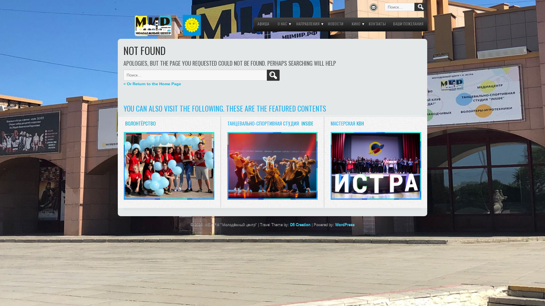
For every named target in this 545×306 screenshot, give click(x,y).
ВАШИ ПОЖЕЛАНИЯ (408, 24)
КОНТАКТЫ (377, 24)
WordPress (345, 224)
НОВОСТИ (335, 24)
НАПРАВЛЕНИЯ (308, 24)
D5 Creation (300, 224)
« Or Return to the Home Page (152, 84)
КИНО (356, 24)
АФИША (263, 24)
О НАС (282, 24)
